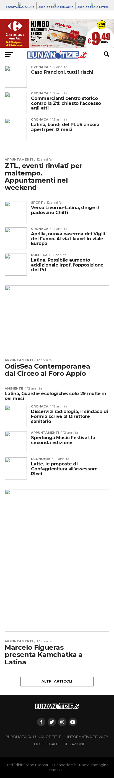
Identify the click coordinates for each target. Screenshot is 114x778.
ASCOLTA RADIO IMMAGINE (55, 7)
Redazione (74, 744)
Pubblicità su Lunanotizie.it (33, 737)
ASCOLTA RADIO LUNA (20, 7)
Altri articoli (57, 681)
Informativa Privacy (87, 737)
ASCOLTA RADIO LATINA (92, 7)
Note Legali (45, 744)
